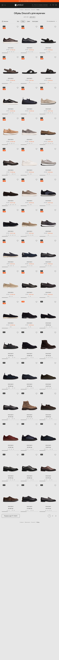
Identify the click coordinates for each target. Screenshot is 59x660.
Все (18, 21)
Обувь (22, 21)
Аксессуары (35, 21)
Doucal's (10, 47)
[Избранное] (53, 5)
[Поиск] (5, 5)
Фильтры (6, 21)
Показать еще (10, 515)
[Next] (55, 515)
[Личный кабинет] (50, 5)
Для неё (26, 17)
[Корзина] (56, 5)
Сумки (28, 21)
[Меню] (2, 5)
